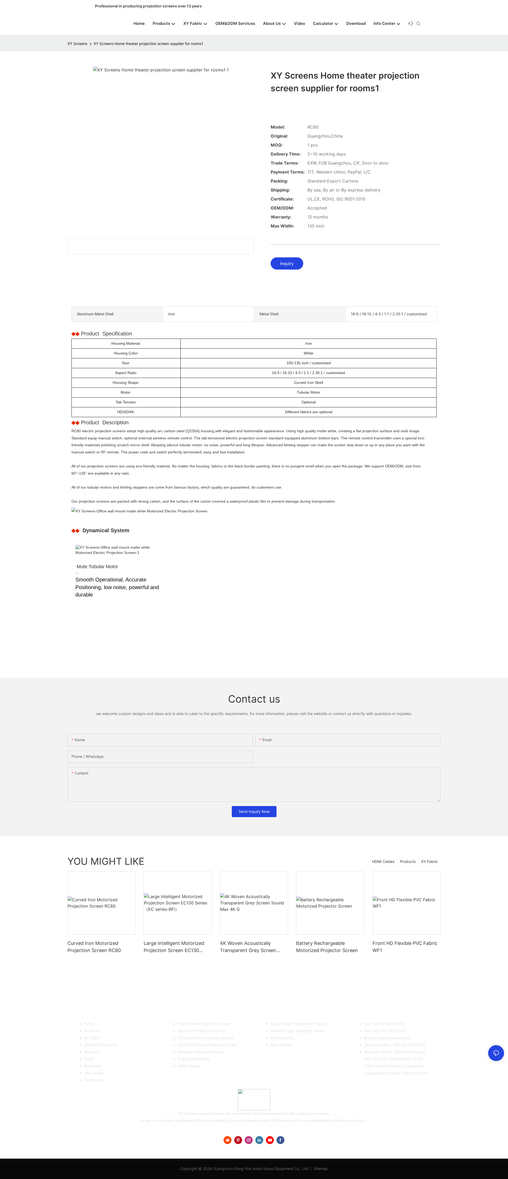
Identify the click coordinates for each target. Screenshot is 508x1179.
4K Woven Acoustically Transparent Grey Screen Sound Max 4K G (248, 947)
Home (89, 1023)
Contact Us (93, 1080)
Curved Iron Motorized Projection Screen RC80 (94, 946)
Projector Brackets (194, 1059)
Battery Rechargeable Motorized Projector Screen (327, 946)
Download (92, 1066)
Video (89, 1059)
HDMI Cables (383, 861)
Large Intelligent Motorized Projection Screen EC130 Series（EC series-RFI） (174, 947)
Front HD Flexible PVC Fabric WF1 (405, 946)
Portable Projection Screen (201, 1052)
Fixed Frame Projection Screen (204, 1023)
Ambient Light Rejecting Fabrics (298, 1030)
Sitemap (320, 1168)
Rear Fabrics (281, 1045)
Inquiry (287, 263)
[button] (411, 23)
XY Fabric (429, 861)
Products (408, 861)
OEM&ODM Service (100, 1045)
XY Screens (77, 43)
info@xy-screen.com (393, 1038)
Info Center (93, 1073)
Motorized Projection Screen (202, 1030)
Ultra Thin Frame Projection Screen (208, 1045)
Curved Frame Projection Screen (206, 1038)
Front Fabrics (282, 1038)
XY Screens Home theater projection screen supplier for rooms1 (148, 43)
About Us (92, 1052)
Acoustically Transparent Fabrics (299, 1023)
